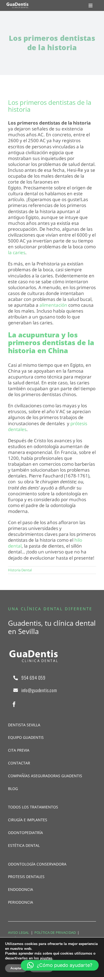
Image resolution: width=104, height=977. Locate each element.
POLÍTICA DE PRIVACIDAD (55, 932)
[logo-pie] (17, 4)
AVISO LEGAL (18, 932)
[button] (60, 965)
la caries (16, 252)
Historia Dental (20, 570)
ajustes (46, 958)
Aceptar (16, 968)
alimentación (53, 305)
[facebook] (14, 704)
